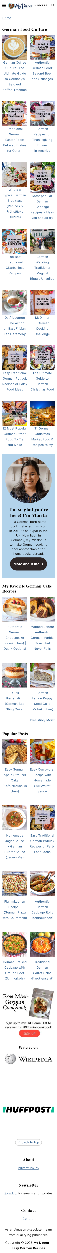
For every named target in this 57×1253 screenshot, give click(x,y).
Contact (28, 1218)
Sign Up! (10, 1193)
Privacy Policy (28, 1168)
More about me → (29, 564)
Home (6, 18)
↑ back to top (28, 1142)
